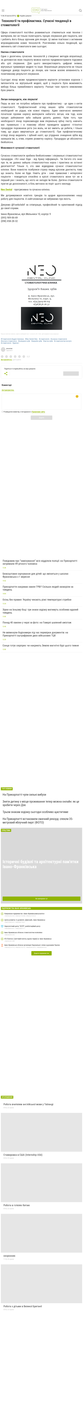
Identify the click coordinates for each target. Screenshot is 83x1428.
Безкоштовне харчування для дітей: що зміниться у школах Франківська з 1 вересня (35, 575)
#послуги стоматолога (9, 341)
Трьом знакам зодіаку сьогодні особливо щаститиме (35, 812)
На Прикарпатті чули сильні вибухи (24, 794)
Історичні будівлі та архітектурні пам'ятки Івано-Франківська (40, 864)
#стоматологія (44, 339)
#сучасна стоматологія (59, 339)
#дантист (16, 343)
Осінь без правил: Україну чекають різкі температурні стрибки (37, 599)
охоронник (9, 1255)
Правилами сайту (38, 412)
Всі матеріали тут (41, 899)
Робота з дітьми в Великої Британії (22, 1306)
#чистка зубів (48, 341)
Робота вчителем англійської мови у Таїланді (28, 1104)
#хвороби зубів (36, 341)
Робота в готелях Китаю (16, 1205)
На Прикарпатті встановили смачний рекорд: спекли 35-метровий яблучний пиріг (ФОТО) (38, 820)
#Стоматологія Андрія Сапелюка (12, 339)
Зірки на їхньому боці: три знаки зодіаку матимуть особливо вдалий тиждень (40, 611)
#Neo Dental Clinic (31, 339)
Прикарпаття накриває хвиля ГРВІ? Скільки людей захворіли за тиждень (38, 588)
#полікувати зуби (24, 341)
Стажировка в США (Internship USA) (22, 1154)
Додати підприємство (41, 953)
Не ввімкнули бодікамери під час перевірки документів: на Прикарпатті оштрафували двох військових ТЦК (35, 634)
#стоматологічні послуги (62, 341)
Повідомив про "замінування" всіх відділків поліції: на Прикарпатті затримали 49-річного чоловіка (40, 562)
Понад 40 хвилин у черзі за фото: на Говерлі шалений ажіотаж (37, 622)
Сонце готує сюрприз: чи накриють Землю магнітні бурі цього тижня (41, 645)
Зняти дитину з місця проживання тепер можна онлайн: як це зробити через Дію (41, 803)
